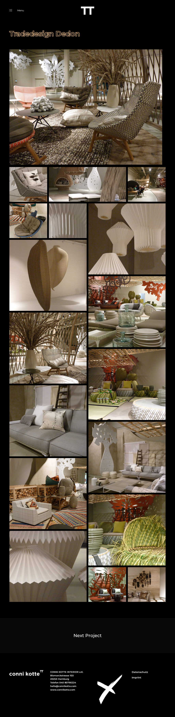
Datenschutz (140, 672)
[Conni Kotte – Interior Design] (87, 10)
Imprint (136, 677)
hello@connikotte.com (63, 686)
